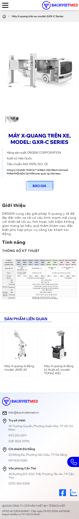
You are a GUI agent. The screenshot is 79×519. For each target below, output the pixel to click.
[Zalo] (73, 495)
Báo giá (39, 186)
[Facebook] (62, 495)
